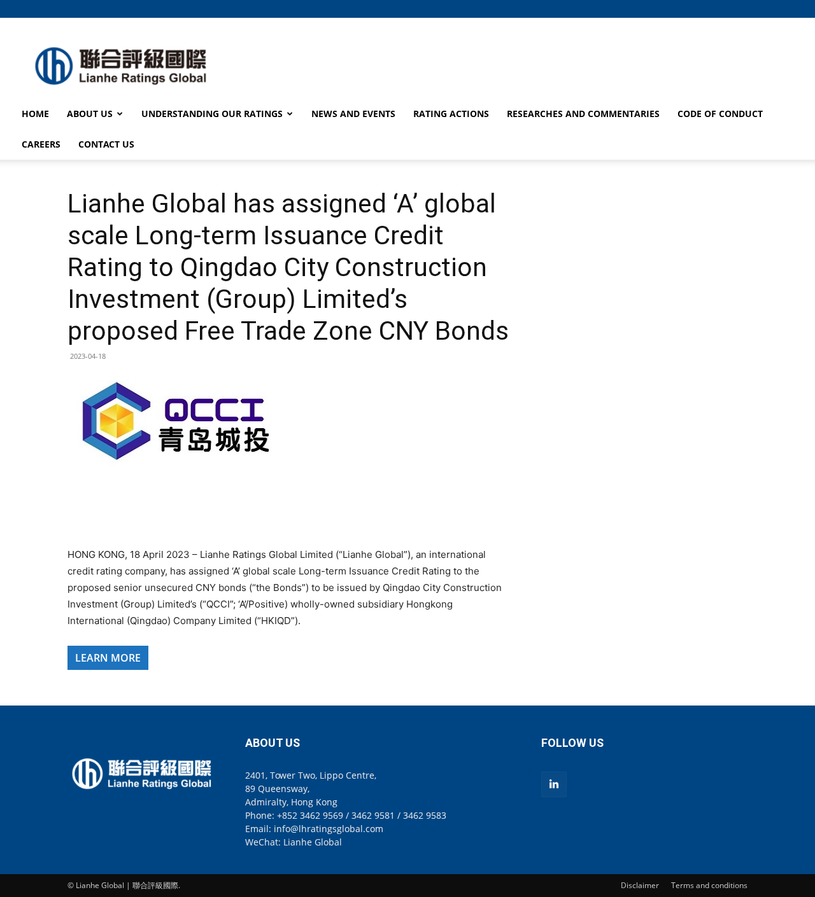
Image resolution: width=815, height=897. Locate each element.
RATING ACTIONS (451, 114)
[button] (738, 8)
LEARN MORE (108, 658)
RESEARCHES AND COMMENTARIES (583, 114)
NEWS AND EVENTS (353, 114)
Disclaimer (640, 885)
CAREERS (41, 144)
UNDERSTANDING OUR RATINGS (212, 114)
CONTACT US (106, 144)
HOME (35, 114)
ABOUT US (90, 114)
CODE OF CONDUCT (720, 114)
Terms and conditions (709, 885)
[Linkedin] (554, 784)
